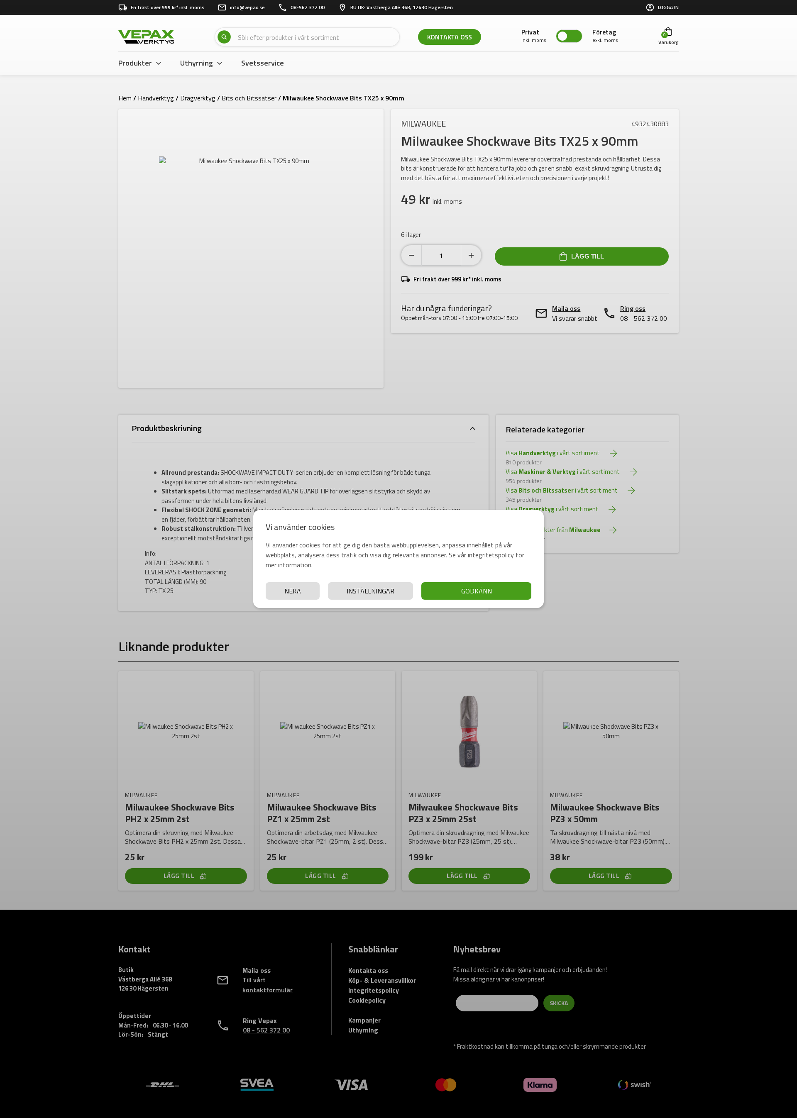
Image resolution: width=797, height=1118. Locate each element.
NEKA (292, 591)
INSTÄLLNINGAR (370, 591)
